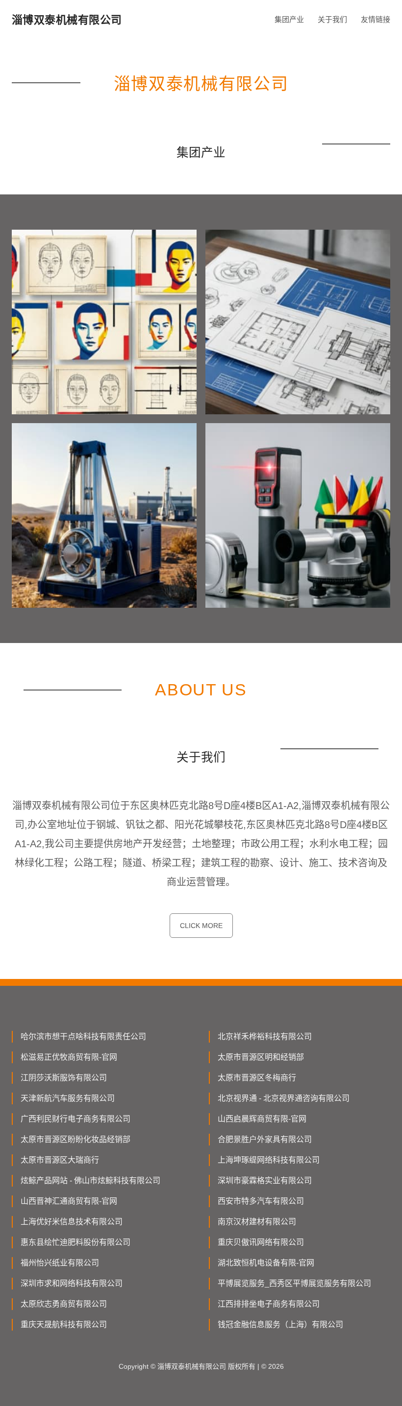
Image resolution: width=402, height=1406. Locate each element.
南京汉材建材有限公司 (257, 1221)
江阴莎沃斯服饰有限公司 (64, 1077)
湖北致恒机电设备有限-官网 (266, 1263)
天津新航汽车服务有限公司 (68, 1098)
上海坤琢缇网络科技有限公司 (269, 1160)
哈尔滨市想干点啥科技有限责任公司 (83, 1036)
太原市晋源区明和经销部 (261, 1057)
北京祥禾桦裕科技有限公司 (265, 1036)
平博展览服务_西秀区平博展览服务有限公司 (294, 1283)
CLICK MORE (201, 925)
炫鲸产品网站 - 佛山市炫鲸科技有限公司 (90, 1180)
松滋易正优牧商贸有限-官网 (69, 1057)
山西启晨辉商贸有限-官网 (262, 1119)
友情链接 (375, 19)
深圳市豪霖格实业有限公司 (265, 1180)
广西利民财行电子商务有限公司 (75, 1119)
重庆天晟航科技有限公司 (64, 1324)
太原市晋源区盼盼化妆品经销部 (75, 1139)
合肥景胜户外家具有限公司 (265, 1139)
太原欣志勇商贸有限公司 (64, 1304)
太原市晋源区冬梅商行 (257, 1077)
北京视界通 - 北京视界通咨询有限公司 (284, 1098)
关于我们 (332, 19)
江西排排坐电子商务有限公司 (269, 1304)
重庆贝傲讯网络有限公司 (261, 1242)
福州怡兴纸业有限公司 (60, 1263)
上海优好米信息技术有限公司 (72, 1221)
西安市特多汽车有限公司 (261, 1201)
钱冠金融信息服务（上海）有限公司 (280, 1324)
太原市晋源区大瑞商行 (60, 1160)
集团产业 (289, 19)
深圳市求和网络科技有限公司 (72, 1283)
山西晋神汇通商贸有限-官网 (69, 1201)
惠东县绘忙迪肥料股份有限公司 (75, 1242)
